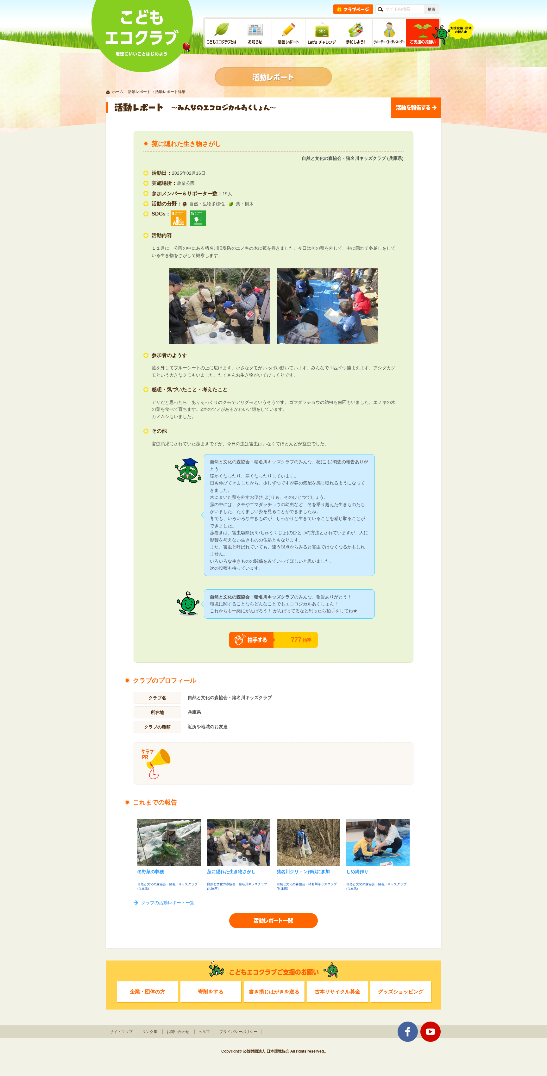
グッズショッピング (401, 991)
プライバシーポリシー (238, 1031)
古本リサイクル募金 (337, 991)
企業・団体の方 (147, 991)
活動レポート (139, 92)
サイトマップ (121, 1031)
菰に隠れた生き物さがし (231, 871)
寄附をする (210, 991)
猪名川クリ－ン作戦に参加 (303, 871)
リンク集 (149, 1031)
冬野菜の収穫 (150, 871)
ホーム (117, 92)
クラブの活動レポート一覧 (167, 902)
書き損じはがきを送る (274, 991)
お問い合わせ (178, 1031)
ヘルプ (204, 1031)
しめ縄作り (357, 871)
